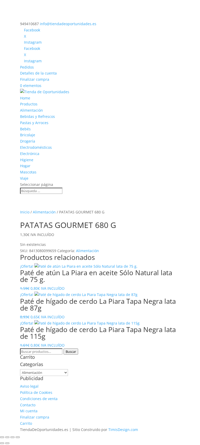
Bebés (25, 128)
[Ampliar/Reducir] (2, 437)
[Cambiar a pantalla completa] (7, 437)
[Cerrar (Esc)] (18, 437)
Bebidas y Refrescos (37, 116)
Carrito (26, 423)
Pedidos (27, 67)
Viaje (24, 178)
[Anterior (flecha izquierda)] (2, 443)
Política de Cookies (36, 392)
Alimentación (31, 110)
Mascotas (28, 172)
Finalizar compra (34, 79)
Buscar (71, 351)
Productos (29, 104)
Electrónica (29, 153)
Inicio (24, 212)
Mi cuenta (29, 410)
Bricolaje (27, 134)
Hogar (25, 165)
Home (25, 98)
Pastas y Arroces (34, 122)
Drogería (27, 141)
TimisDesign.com (123, 429)
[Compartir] (12, 437)
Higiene (26, 159)
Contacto (27, 404)
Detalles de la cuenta (38, 73)
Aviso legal (29, 386)
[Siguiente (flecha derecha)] (7, 443)
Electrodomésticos (36, 147)
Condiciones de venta (39, 398)
